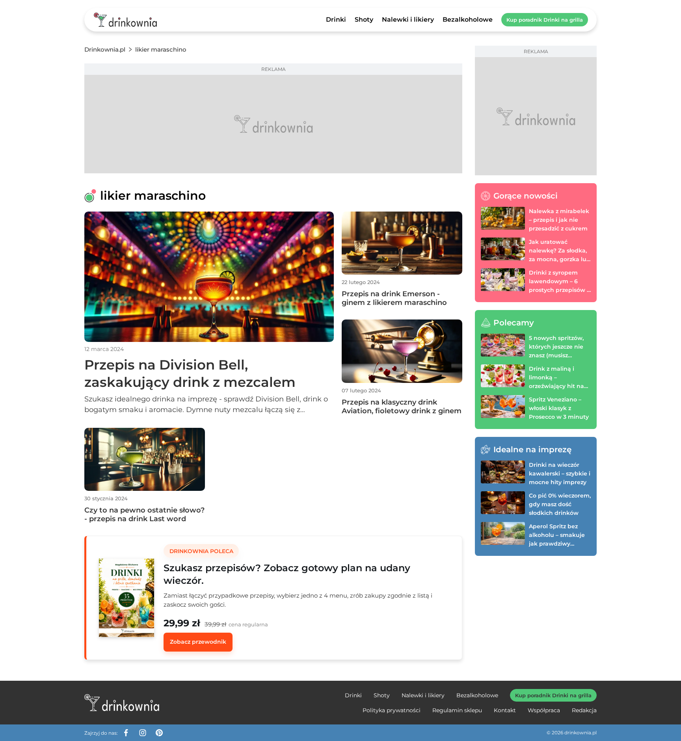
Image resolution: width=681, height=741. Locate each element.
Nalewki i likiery (408, 19)
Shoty (364, 19)
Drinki (336, 19)
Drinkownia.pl (104, 49)
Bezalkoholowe (468, 19)
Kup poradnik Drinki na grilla (544, 20)
